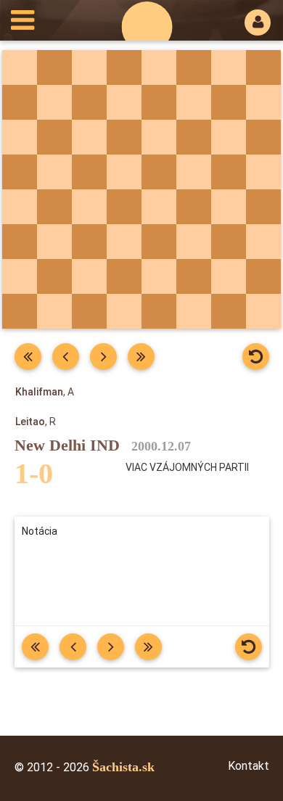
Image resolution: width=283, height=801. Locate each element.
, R (35, 421)
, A (44, 392)
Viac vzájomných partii (187, 467)
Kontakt (248, 766)
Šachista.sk (123, 767)
